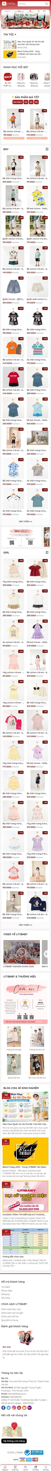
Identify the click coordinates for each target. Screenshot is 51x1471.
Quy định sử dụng (9, 1320)
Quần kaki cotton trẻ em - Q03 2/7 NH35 (37, 299)
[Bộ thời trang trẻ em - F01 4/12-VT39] (37, 599)
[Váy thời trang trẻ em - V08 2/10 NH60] (13, 750)
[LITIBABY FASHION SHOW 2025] (21, 952)
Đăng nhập (6, 1290)
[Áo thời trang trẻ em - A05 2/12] (37, 347)
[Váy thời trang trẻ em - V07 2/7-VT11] (37, 841)
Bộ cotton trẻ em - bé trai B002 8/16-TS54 (13, 208)
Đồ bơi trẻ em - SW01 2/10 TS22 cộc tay (37, 420)
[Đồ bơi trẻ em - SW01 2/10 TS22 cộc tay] (37, 407)
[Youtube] (19, 1408)
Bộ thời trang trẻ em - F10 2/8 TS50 (13, 329)
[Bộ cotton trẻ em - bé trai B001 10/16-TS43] (13, 377)
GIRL (6, 552)
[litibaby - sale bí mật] (21, 537)
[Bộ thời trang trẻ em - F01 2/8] (13, 781)
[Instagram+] (14, 1408)
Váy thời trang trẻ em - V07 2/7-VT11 (37, 854)
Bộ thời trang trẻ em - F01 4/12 (13, 612)
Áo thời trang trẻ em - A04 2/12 (37, 480)
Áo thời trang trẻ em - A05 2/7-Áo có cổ (13, 511)
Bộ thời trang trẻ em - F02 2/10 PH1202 (37, 450)
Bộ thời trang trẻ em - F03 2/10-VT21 (37, 702)
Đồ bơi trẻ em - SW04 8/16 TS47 (37, 642)
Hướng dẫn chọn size (13, 1256)
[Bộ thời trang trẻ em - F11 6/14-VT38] (13, 165)
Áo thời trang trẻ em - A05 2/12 (37, 359)
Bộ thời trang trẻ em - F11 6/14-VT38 (13, 178)
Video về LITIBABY (15, 934)
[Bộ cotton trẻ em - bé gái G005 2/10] (37, 660)
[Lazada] (29, 1408)
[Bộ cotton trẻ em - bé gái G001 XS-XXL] (37, 720)
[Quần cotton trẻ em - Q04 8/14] (13, 226)
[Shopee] (24, 1408)
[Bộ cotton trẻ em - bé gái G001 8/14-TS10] (37, 901)
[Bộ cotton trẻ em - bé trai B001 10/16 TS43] (13, 347)
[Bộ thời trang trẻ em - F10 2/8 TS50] (13, 317)
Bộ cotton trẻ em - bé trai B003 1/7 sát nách (13, 269)
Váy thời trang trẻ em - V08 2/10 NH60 (13, 763)
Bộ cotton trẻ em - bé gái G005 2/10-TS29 (13, 884)
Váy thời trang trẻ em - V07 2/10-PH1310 (37, 823)
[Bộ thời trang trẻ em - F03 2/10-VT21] (37, 690)
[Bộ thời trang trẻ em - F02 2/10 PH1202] (37, 437)
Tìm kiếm (5, 1287)
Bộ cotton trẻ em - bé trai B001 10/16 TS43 (13, 359)
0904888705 (16, 1397)
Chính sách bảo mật (11, 1309)
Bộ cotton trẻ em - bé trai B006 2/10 (13, 450)
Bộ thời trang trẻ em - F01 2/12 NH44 (13, 854)
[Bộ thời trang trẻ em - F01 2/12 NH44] (13, 841)
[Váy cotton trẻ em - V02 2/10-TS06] (13, 660)
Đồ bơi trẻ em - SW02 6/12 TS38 (37, 208)
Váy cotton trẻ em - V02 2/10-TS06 (13, 672)
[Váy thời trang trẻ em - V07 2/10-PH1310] (37, 811)
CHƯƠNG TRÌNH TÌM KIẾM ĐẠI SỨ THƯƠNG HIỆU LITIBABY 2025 (23, 1214)
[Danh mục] (47, 149)
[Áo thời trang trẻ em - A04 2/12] (37, 468)
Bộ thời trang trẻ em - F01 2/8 (13, 793)
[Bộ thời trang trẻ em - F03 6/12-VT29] (37, 569)
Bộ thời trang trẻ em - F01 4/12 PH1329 (13, 823)
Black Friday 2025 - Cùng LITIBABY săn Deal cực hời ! (29, 52)
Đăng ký (5, 1294)
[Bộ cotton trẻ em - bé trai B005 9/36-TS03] (37, 871)
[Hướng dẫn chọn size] (25, 1241)
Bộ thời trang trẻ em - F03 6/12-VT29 (37, 581)
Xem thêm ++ (25, 521)
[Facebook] (3, 1408)
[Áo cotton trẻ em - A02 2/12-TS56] (37, 165)
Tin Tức (8, 34)
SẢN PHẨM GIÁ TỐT (26, 97)
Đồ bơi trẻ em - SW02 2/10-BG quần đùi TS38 (37, 763)
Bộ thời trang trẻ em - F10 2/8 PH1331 (13, 480)
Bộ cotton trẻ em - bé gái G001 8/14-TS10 (37, 914)
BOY (5, 149)
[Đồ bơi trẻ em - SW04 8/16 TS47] (37, 629)
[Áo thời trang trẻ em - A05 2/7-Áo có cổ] (13, 498)
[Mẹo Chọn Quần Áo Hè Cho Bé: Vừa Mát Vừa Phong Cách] (9, 44)
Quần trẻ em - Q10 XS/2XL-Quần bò (13, 299)
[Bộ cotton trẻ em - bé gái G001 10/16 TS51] (13, 720)
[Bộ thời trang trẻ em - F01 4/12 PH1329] (13, 811)
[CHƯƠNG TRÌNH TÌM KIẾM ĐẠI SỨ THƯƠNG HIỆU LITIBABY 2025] (25, 1196)
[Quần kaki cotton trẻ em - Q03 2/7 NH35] (37, 286)
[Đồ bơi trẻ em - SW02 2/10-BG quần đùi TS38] (37, 750)
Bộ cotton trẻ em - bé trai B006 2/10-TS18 (37, 269)
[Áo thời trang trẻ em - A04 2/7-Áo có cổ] (37, 498)
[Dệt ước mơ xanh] (25, 19)
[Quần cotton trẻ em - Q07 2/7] (37, 226)
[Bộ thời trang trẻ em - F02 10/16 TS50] (37, 317)
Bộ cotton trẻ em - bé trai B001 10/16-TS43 (13, 390)
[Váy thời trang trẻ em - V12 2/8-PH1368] (13, 569)
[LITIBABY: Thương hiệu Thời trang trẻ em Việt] (8, 4)
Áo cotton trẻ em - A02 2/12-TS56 (37, 178)
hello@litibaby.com (17, 1393)
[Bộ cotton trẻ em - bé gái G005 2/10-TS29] (13, 871)
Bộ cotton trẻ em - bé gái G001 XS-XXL (37, 733)
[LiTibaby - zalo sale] (25, 1002)
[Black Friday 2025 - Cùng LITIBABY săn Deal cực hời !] (9, 54)
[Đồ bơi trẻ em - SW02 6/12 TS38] (37, 196)
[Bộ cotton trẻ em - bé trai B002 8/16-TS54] (13, 196)
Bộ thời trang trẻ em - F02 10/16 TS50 (37, 329)
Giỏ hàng (5, 1297)
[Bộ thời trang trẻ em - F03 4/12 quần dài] (13, 901)
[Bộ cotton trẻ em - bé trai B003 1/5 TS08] (37, 119)
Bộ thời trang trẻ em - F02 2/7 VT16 (13, 420)
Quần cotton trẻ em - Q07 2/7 (37, 239)
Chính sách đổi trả (9, 1316)
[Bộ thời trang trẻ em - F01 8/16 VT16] (37, 377)
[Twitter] (9, 1408)
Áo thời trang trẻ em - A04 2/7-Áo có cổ (37, 511)
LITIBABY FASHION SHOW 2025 (18, 966)
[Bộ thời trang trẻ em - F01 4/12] (13, 599)
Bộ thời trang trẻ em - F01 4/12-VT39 (37, 612)
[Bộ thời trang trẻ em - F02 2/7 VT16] (13, 407)
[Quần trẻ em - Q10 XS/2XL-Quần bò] (13, 286)
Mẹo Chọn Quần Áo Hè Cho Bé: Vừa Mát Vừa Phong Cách (31, 43)
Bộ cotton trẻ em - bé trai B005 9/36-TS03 (37, 884)
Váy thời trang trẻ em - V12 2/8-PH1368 (13, 581)
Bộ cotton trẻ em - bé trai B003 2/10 (14, 131)
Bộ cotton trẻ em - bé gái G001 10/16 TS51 (13, 733)
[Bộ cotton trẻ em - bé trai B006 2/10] (13, 437)
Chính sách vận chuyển (12, 1313)
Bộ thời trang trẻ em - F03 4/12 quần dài (13, 914)
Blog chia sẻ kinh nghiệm (21, 1088)
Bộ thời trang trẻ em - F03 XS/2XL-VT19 (37, 793)
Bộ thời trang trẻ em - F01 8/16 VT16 (37, 390)
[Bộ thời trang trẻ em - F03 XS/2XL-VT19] (37, 781)
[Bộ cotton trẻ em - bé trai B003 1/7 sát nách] (13, 256)
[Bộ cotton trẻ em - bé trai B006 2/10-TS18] (37, 256)
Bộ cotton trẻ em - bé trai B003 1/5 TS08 (37, 131)
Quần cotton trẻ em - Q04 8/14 (13, 239)
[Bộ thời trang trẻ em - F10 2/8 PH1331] (13, 468)
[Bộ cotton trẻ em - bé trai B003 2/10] (14, 119)
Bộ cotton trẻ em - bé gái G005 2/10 (37, 672)
